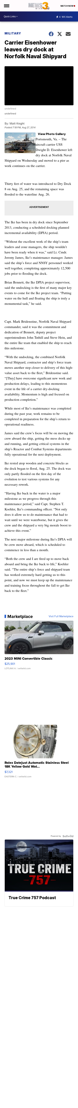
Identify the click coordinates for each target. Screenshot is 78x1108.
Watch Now (67, 6)
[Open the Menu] (6, 5)
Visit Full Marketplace (61, 616)
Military (13, 33)
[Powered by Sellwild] (67, 836)
